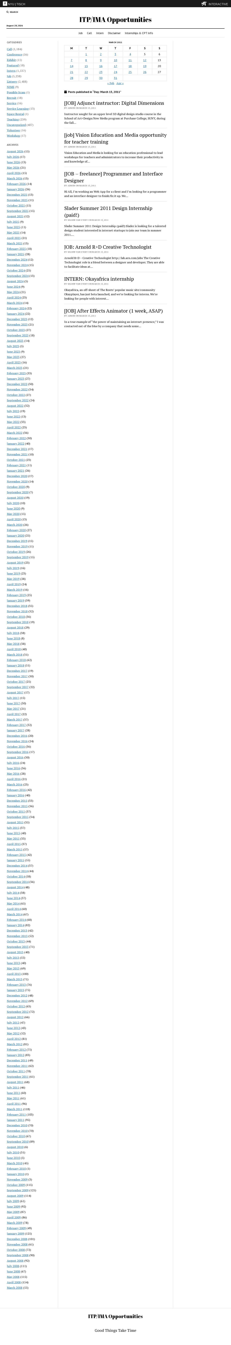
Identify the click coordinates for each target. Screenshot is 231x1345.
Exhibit (11, 60)
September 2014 (18, 882)
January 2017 (15, 730)
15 (86, 66)
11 (130, 60)
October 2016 (16, 747)
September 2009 (18, 1190)
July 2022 (13, 411)
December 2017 (17, 671)
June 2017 (13, 703)
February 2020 (16, 530)
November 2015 (17, 806)
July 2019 (13, 568)
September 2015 (18, 817)
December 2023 (17, 319)
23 (101, 72)
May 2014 (13, 903)
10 (115, 60)
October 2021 (16, 460)
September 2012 (18, 1012)
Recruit (11, 98)
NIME (10, 87)
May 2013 (13, 968)
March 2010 (14, 1163)
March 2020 (14, 525)
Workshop (13, 136)
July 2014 (13, 893)
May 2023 (13, 357)
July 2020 (13, 503)
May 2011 (13, 1098)
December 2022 (17, 384)
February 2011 (16, 1114)
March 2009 (14, 1223)
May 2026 (13, 168)
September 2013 (18, 947)
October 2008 (16, 1250)
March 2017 (14, 719)
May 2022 (13, 422)
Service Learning (18, 109)
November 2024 (17, 265)
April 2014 (14, 909)
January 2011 (15, 1120)
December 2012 (17, 995)
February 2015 (16, 855)
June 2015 (13, 833)
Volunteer (13, 130)
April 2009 (14, 1217)
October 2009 (16, 1185)
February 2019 (16, 595)
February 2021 (16, 465)
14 (71, 66)
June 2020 (13, 508)
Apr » (120, 83)
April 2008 (14, 1282)
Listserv (12, 82)
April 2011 (14, 1104)
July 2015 (13, 828)
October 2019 (16, 552)
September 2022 (18, 400)
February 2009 (16, 1228)
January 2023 (15, 379)
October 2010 (16, 1136)
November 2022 (17, 389)
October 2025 (16, 205)
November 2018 (17, 611)
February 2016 (16, 790)
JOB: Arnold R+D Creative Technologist (108, 246)
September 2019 (18, 557)
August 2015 (15, 822)
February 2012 (16, 1050)
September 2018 (18, 622)
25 (130, 72)
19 (144, 66)
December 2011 (17, 1060)
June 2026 (13, 162)
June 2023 (13, 352)
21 (71, 72)
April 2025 (14, 238)
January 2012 (15, 1055)
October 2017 (16, 682)
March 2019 (14, 590)
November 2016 (17, 741)
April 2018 (14, 649)
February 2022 (16, 438)
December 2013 (17, 930)
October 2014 (16, 876)
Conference (14, 54)
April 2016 (14, 779)
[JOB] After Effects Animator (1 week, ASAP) (113, 310)
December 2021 (17, 449)
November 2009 (17, 1179)
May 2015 (13, 839)
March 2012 (14, 1044)
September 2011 (18, 1077)
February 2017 (16, 725)
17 (115, 66)
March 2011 (14, 1109)
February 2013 (16, 985)
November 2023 (17, 324)
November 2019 (17, 546)
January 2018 (15, 665)
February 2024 (16, 308)
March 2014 (14, 914)
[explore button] (205, 3)
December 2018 (17, 606)
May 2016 (13, 774)
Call (89, 33)
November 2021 (17, 454)
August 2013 (15, 952)
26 (144, 72)
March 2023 (14, 368)
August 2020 (15, 498)
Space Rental (15, 114)
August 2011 (15, 1082)
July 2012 (13, 1022)
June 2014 (13, 898)
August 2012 (15, 1017)
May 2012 (13, 1033)
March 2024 (14, 303)
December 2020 (17, 476)
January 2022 (15, 444)
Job (81, 33)
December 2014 (17, 866)
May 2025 (13, 232)
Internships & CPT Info (139, 33)
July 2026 (13, 157)
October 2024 (16, 270)
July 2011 (13, 1087)
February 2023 (16, 373)
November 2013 (17, 936)
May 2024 (13, 292)
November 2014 (17, 871)
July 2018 (13, 633)
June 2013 (13, 963)
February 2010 (16, 1169)
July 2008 (13, 1266)
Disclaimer (114, 33)
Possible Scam (16, 92)
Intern (100, 33)
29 (86, 78)
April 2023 (14, 362)
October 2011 (16, 1071)
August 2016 (15, 757)
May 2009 (13, 1212)
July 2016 (13, 763)
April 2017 (14, 714)
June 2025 (13, 227)
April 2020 (14, 519)
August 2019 (15, 563)
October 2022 (16, 395)
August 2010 (15, 1147)
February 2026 (16, 184)
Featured (13, 65)
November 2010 (17, 1131)
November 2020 (17, 481)
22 (86, 72)
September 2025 (18, 211)
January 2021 (15, 471)
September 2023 (18, 335)
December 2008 (17, 1239)
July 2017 (13, 698)
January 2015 (15, 860)
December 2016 (17, 736)
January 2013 (15, 990)
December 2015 (17, 801)
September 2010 (18, 1142)
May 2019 (13, 579)
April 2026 (14, 173)
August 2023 (15, 341)
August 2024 (15, 281)
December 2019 (17, 541)
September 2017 (18, 687)
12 (144, 60)
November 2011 (17, 1066)
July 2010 (13, 1152)
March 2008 (14, 1288)
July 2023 (13, 346)
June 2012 (13, 1028)
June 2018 (13, 638)
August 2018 (15, 627)
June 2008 (13, 1271)
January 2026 (15, 189)
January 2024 (15, 314)
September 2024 (18, 276)
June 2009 (13, 1206)
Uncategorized (16, 125)
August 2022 (15, 406)
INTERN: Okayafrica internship (99, 278)
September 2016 (18, 752)
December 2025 (17, 195)
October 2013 (16, 941)
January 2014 (15, 925)
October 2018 (16, 617)
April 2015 (14, 844)
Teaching (13, 119)
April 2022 (14, 427)
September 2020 (18, 492)
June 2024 (13, 287)
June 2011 (13, 1093)
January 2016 (15, 795)
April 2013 (14, 974)
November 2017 (17, 676)
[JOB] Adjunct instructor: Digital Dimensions (114, 103)
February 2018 (16, 660)
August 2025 (15, 216)
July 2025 (13, 222)
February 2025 (16, 249)
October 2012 (16, 1006)
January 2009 (15, 1234)
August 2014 (15, 887)
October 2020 (16, 487)
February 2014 (16, 920)
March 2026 (14, 178)
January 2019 (15, 600)
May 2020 (13, 514)
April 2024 (14, 297)
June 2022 (13, 416)
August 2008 (15, 1261)
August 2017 (15, 692)
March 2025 (14, 243)
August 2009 (15, 1196)
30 (101, 78)
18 (130, 66)
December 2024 (17, 260)
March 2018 (14, 655)
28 (71, 78)
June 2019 (13, 573)
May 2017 (13, 709)
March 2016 (14, 784)
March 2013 (14, 979)
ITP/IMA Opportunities (115, 19)
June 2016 (13, 768)
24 (115, 72)
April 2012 (14, 1039)
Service (11, 103)
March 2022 (14, 433)
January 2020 (15, 535)
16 (101, 66)
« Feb (110, 83)
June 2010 (13, 1158)
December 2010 (17, 1125)
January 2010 (15, 1174)
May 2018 (13, 644)
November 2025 (17, 200)
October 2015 (16, 811)
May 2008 (13, 1277)
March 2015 (14, 849)
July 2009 (13, 1201)
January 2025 (15, 254)
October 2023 (16, 330)
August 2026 (15, 151)
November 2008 (17, 1244)
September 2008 (18, 1255)
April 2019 (14, 584)
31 (115, 78)
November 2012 (17, 1001)
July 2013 (13, 958)
